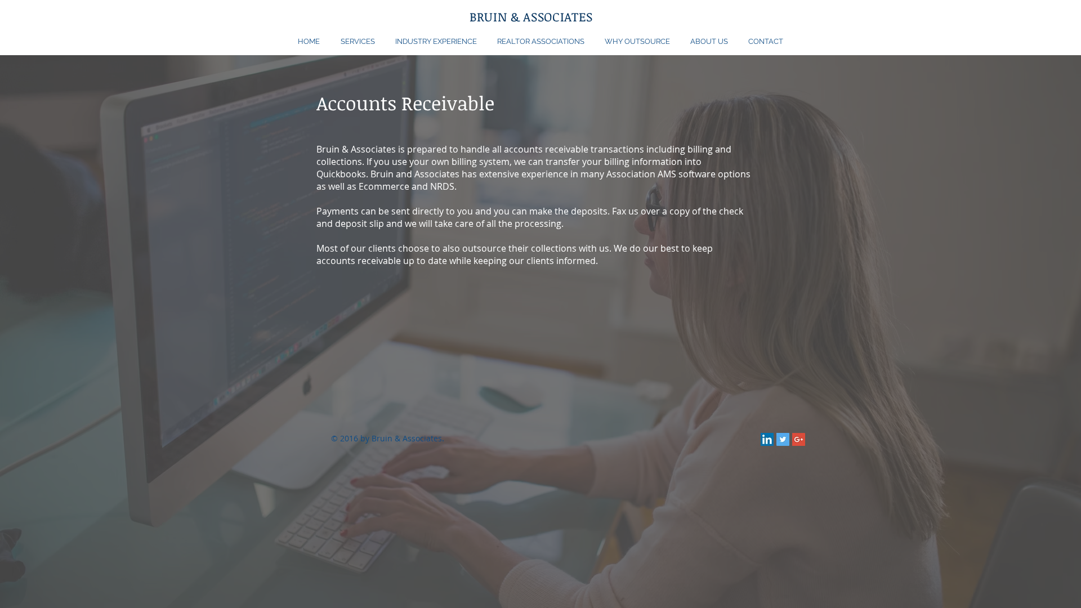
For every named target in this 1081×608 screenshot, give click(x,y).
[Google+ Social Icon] (798, 439)
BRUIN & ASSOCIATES (531, 16)
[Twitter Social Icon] (782, 439)
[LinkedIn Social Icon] (767, 439)
